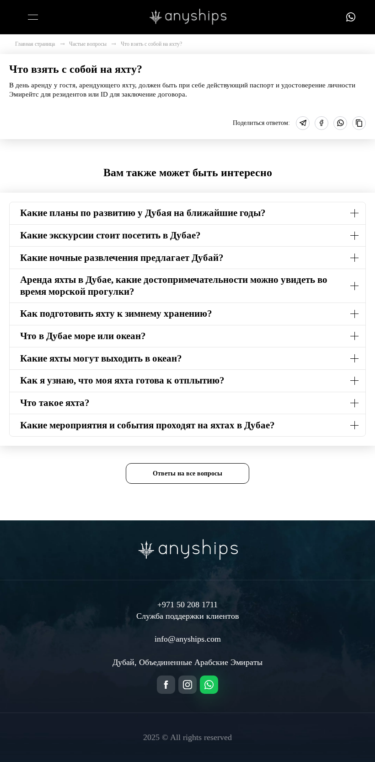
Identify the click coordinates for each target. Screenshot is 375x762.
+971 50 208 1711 (187, 604)
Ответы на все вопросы (187, 473)
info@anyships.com (188, 638)
